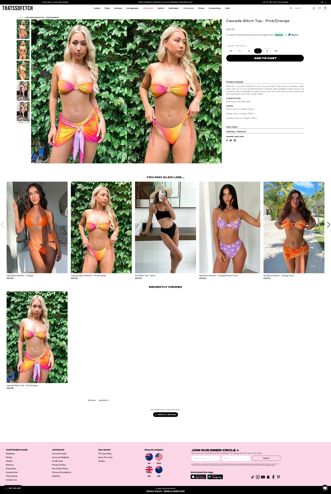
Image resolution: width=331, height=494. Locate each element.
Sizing (9, 457)
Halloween (148, 8)
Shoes (201, 8)
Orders (9, 461)
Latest (97, 8)
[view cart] (325, 8)
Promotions (12, 476)
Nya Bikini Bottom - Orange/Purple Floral (218, 276)
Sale (227, 8)
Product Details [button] (234, 82)
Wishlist (56, 476)
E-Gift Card (57, 461)
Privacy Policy (59, 465)
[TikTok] (252, 477)
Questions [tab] (103, 401)
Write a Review (167, 415)
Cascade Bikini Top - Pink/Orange (42, 17)
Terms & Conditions (61, 472)
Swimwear (174, 8)
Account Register (60, 457)
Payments (11, 468)
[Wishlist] (319, 8)
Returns (10, 465)
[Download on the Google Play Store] (215, 478)
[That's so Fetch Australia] (149, 457)
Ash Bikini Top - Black (145, 276)
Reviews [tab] (92, 401)
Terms (273, 465)
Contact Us (11, 480)
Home (20, 17)
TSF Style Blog (104, 453)
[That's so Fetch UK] (149, 470)
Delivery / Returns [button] (236, 131)
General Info (12, 472)
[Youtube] (263, 477)
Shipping (10, 453)
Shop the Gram (105, 457)
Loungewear (132, 8)
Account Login (59, 453)
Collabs (101, 461)
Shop (107, 8)
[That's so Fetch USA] (159, 457)
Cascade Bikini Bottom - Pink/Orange (88, 276)
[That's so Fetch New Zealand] (159, 470)
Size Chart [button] (232, 127)
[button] (314, 7)
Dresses (118, 8)
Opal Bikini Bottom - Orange (20, 276)
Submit (266, 458)
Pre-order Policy (60, 468)
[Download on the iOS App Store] (198, 478)
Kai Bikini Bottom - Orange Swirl (279, 276)
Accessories (215, 8)
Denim (161, 8)
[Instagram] (257, 477)
